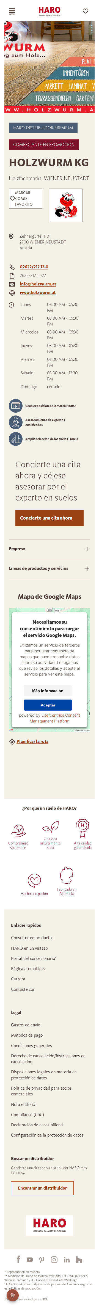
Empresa (17, 548)
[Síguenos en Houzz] (76, 1259)
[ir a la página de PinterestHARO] (38, 1259)
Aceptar (48, 705)
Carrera (18, 978)
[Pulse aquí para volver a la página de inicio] (49, 11)
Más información (48, 691)
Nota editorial (24, 1104)
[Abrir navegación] (15, 11)
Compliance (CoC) (27, 1114)
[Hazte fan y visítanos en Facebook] (15, 1259)
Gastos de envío (25, 1025)
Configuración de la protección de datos (47, 1135)
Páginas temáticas (28, 968)
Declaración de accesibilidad (37, 1124)
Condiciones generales (31, 1045)
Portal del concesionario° (34, 958)
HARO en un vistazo (29, 948)
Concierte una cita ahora (46, 518)
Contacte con (23, 989)
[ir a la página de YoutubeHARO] (26, 1259)
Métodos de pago (27, 1035)
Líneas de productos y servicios (38, 568)
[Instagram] (50, 1259)
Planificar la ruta (32, 741)
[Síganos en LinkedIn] (63, 1259)
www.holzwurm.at (38, 292)
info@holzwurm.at (38, 284)
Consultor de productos (32, 937)
